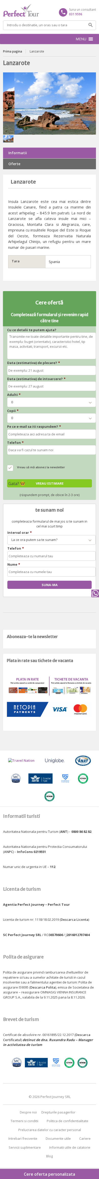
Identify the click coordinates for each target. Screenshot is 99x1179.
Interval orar (19, 532)
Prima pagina (12, 51)
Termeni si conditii (24, 1121)
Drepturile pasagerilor (58, 1112)
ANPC (8, 851)
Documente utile (58, 1138)
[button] (81, 39)
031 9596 (75, 14)
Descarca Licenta (74, 919)
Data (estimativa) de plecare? (33, 363)
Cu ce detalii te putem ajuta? (31, 330)
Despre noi (28, 1112)
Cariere (85, 1138)
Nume (13, 564)
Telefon (15, 442)
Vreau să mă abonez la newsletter (41, 467)
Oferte (14, 163)
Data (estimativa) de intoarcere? (36, 379)
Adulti (14, 394)
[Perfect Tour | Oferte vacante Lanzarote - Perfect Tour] (49, 10)
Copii (13, 410)
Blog (49, 1156)
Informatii (17, 152)
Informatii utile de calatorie (69, 1147)
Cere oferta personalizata (49, 1174)
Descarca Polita (42, 987)
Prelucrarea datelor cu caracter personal (49, 1130)
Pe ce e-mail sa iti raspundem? (34, 426)
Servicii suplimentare (25, 1147)
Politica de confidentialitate (67, 1121)
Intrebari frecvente (22, 1138)
